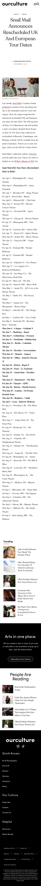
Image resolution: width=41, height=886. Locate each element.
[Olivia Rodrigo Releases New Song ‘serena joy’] (9, 581)
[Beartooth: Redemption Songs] (7, 689)
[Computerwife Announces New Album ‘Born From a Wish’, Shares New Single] (9, 595)
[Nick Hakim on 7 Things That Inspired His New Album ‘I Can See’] (7, 712)
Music (16, 14)
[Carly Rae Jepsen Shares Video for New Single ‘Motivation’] (7, 700)
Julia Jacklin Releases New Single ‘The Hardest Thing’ (27, 552)
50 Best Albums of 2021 (24, 161)
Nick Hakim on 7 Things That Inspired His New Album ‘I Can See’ (25, 712)
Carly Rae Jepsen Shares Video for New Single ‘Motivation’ (25, 700)
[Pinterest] (19, 56)
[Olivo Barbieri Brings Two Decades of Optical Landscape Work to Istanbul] (9, 567)
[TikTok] (23, 746)
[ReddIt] (24, 56)
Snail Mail (17, 103)
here (4, 147)
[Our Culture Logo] (14, 4)
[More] (34, 56)
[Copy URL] (29, 56)
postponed (6, 106)
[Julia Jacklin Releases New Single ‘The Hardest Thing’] (9, 552)
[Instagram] (18, 746)
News (24, 14)
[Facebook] (13, 56)
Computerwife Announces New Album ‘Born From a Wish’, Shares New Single (26, 596)
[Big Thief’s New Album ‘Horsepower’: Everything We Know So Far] (9, 611)
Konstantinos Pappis (22, 61)
